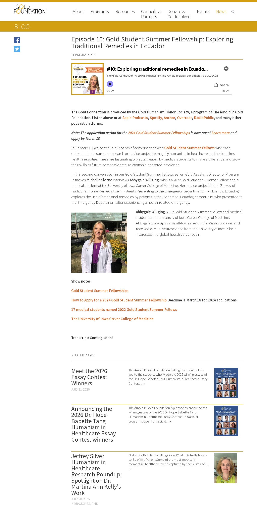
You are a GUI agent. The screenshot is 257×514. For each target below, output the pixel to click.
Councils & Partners (151, 14)
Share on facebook (34, 41)
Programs (100, 12)
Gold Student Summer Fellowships (99, 290)
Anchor (169, 117)
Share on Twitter (32, 50)
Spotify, (156, 117)
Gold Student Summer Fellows (189, 147)
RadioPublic (204, 117)
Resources (125, 12)
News (221, 12)
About (78, 12)
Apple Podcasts (135, 117)
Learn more (221, 132)
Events (203, 12)
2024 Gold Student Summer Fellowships (159, 132)
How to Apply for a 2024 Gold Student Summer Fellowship (119, 300)
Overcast (184, 117)
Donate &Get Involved (179, 14)
